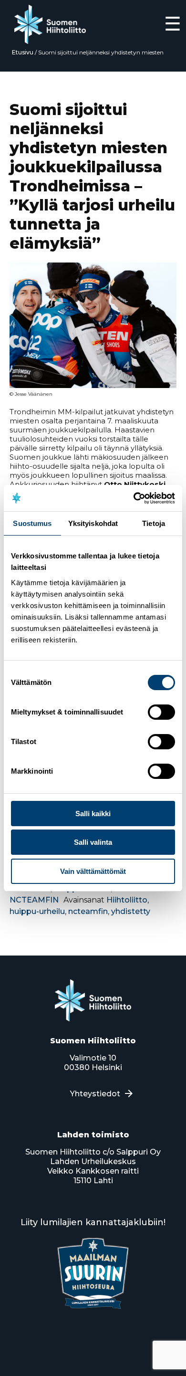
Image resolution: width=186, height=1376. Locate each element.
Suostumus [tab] (32, 523)
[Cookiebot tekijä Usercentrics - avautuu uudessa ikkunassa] (134, 498)
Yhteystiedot (95, 1093)
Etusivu (22, 52)
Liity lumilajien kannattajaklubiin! (93, 1222)
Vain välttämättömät (93, 871)
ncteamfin (88, 911)
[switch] (161, 712)
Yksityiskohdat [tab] (93, 523)
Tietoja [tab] (153, 523)
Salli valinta (93, 842)
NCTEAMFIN (34, 899)
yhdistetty (130, 911)
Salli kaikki (93, 813)
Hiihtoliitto (126, 899)
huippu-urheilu (37, 911)
